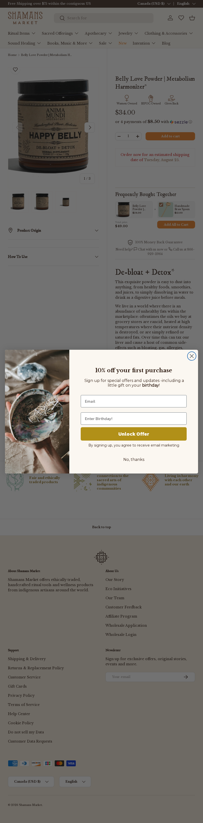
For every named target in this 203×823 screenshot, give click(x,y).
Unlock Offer (133, 434)
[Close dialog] (191, 356)
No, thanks (133, 459)
